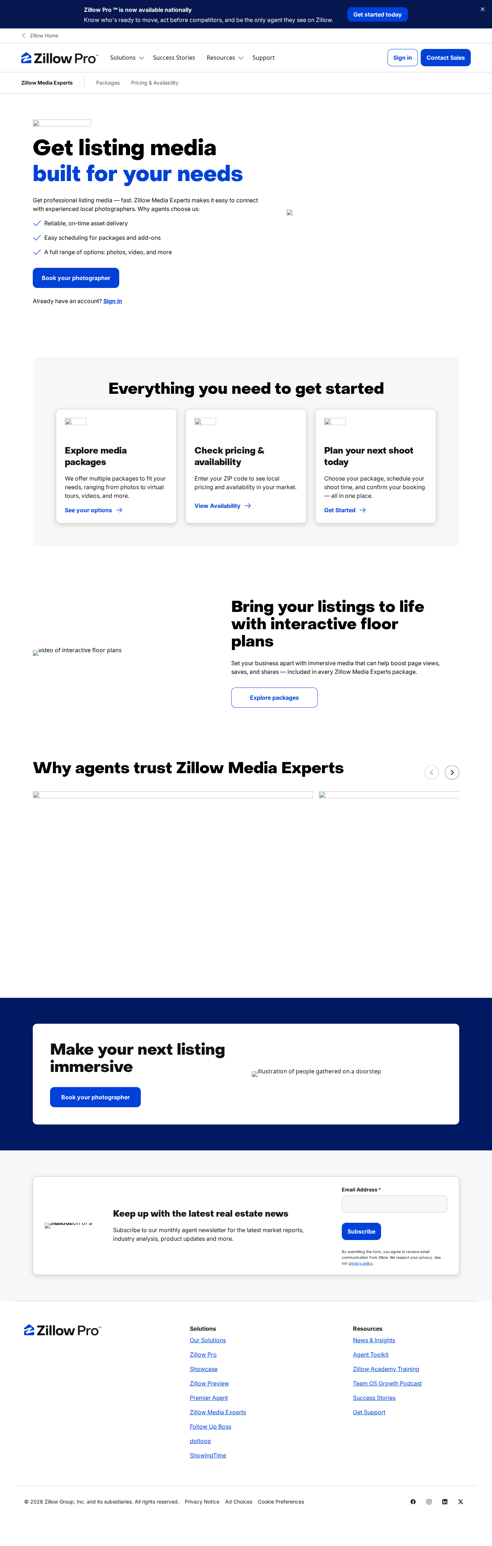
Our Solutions (208, 1340)
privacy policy (361, 1263)
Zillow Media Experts (218, 1412)
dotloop (200, 1440)
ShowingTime (208, 1455)
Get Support (369, 1412)
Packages (108, 83)
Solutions (123, 58)
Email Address (359, 1189)
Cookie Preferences (281, 1501)
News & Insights (374, 1340)
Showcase (204, 1369)
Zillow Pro (203, 1354)
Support (263, 58)
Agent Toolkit (371, 1354)
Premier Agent (209, 1397)
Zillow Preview (209, 1383)
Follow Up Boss (210, 1426)
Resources (221, 58)
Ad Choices (238, 1501)
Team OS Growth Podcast (387, 1383)
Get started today (377, 14)
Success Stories (174, 58)
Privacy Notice (202, 1501)
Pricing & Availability (155, 83)
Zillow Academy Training (386, 1369)
